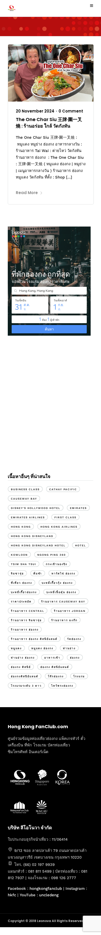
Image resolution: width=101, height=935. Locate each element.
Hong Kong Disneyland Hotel (38, 545)
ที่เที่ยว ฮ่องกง (21, 582)
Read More (27, 192)
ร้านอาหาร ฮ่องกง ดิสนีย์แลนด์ (34, 639)
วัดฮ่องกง (74, 639)
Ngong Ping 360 (51, 554)
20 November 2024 (35, 111)
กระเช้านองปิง (56, 564)
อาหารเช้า (52, 657)
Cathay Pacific (63, 489)
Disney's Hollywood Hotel (35, 508)
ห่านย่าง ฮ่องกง (23, 657)
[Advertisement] (50, 410)
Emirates (78, 508)
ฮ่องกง (75, 657)
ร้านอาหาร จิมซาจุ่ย (26, 620)
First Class (65, 517)
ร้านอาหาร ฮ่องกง (25, 629)
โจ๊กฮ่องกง (56, 676)
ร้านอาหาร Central (27, 610)
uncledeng (49, 895)
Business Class (25, 489)
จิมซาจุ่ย (17, 573)
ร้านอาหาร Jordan (69, 610)
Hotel (80, 545)
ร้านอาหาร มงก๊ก (64, 620)
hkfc (12, 895)
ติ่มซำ (37, 573)
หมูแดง (16, 648)
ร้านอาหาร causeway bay (63, 601)
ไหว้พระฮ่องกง (62, 685)
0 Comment (71, 111)
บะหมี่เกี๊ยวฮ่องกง (24, 592)
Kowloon (19, 554)
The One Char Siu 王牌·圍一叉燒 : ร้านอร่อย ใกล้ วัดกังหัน (49, 122)
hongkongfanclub (46, 888)
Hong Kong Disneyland (32, 536)
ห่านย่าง (69, 648)
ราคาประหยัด (21, 601)
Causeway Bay (24, 498)
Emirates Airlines (28, 517)
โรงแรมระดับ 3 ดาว (26, 685)
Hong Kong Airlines (58, 526)
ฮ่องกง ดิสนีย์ (21, 667)
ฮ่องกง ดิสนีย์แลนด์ (54, 667)
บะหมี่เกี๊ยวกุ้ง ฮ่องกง (57, 582)
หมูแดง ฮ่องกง (42, 648)
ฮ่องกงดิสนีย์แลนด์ (24, 676)
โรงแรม (79, 676)
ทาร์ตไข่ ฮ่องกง (63, 573)
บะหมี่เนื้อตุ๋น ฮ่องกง (61, 592)
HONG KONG (21, 526)
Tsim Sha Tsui (23, 564)
